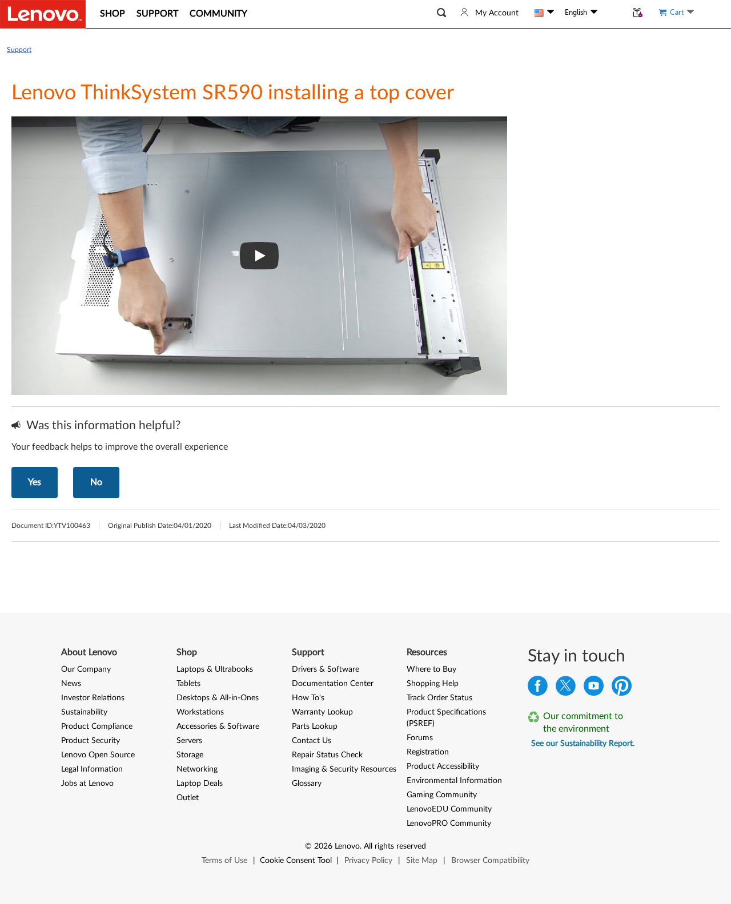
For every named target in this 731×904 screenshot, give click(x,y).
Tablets (188, 684)
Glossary (307, 784)
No (96, 482)
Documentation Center (332, 684)
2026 (323, 846)
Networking (197, 769)
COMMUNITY (218, 13)
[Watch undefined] (259, 255)
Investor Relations (92, 698)
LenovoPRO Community (449, 824)
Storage (189, 755)
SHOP (112, 13)
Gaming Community (442, 795)
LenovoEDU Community (449, 809)
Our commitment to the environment (583, 722)
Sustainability (84, 712)
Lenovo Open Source (98, 755)
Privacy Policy (368, 861)
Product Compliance (96, 727)
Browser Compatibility (490, 861)
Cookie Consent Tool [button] (296, 861)
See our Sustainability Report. (582, 744)
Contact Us (311, 741)
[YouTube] (594, 689)
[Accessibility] (612, 12)
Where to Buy (431, 669)
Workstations (200, 712)
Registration (428, 752)
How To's (308, 698)
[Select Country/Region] (544, 12)
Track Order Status (439, 698)
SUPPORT (157, 13)
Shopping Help (433, 684)
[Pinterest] (622, 689)
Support (19, 49)
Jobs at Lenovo (87, 784)
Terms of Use (224, 861)
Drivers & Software (325, 669)
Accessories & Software (217, 727)
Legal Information (92, 769)
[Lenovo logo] (43, 14)
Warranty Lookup (322, 712)
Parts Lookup (315, 727)
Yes (34, 482)
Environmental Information (454, 781)
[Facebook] (538, 689)
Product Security (90, 741)
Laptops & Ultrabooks (214, 669)
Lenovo (347, 846)
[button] (441, 13)
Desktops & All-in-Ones (217, 698)
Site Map (421, 861)
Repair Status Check (327, 755)
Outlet (187, 798)
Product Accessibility (443, 766)
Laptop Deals (199, 784)
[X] (566, 689)
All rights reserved (395, 846)
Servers (189, 741)
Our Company (86, 669)
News (71, 684)
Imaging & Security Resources (344, 769)
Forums (420, 738)
